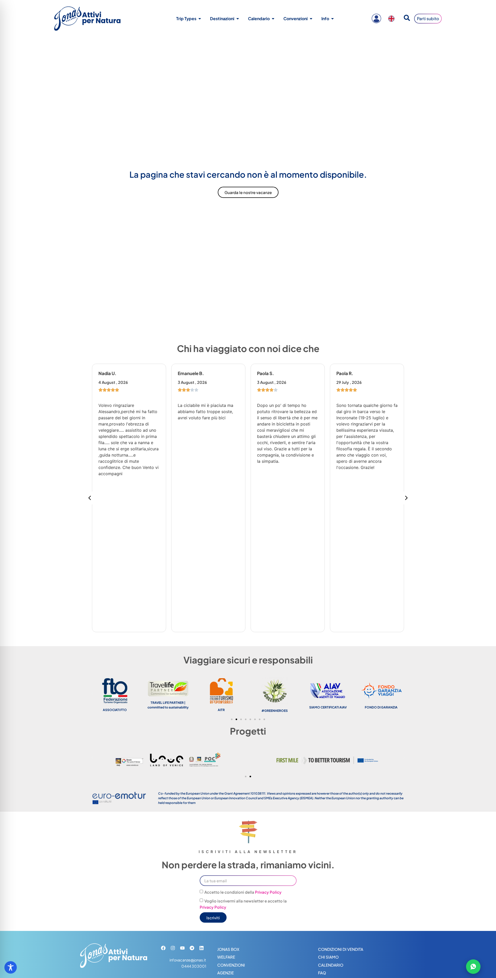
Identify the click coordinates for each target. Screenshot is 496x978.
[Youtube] (182, 948)
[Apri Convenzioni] (311, 19)
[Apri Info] (332, 19)
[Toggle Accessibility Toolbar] (10, 967)
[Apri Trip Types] (200, 19)
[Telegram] (192, 948)
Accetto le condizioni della (243, 892)
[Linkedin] (201, 948)
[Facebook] (163, 948)
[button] (406, 497)
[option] (393, 19)
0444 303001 (193, 966)
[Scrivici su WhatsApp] (473, 966)
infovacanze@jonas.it (187, 960)
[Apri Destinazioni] (238, 19)
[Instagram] (172, 948)
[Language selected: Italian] (393, 18)
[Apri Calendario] (273, 19)
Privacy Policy (268, 892)
